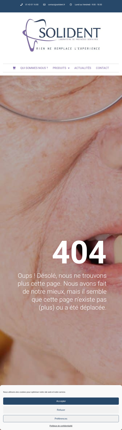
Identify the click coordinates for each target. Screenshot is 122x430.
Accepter (61, 401)
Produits (59, 68)
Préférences (61, 418)
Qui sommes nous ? (34, 68)
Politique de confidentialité (61, 426)
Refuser (61, 409)
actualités (82, 68)
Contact (102, 68)
